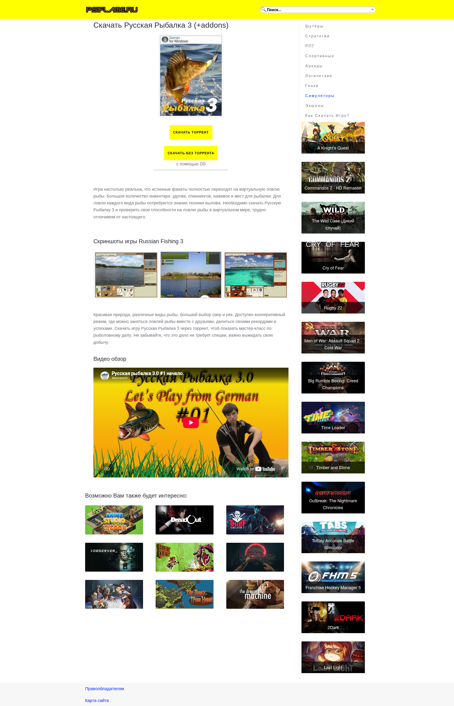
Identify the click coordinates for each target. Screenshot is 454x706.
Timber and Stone (333, 467)
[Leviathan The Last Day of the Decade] (114, 594)
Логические (318, 76)
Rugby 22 (333, 307)
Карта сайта (97, 700)
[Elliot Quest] (185, 557)
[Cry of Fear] (333, 258)
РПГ (310, 46)
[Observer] (114, 557)
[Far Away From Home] (185, 594)
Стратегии (317, 36)
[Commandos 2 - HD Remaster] (333, 178)
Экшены (314, 106)
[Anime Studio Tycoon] (114, 519)
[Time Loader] (333, 417)
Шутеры (314, 26)
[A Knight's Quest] (333, 138)
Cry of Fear (333, 268)
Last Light (333, 667)
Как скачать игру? (327, 116)
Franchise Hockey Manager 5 (333, 587)
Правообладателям (104, 688)
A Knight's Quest (333, 148)
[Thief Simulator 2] (255, 519)
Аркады (314, 66)
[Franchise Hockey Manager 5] (333, 577)
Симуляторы (320, 96)
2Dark (333, 627)
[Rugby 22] (333, 297)
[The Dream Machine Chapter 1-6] (255, 594)
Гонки (312, 86)
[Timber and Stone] (333, 457)
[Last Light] (333, 657)
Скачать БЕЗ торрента (191, 153)
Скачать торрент (191, 132)
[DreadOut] (185, 519)
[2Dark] (333, 617)
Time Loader (333, 427)
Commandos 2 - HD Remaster (333, 188)
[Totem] (255, 557)
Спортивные (320, 56)
